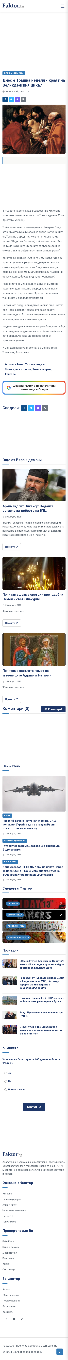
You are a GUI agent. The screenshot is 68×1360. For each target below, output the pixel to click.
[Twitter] (11, 99)
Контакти (7, 1311)
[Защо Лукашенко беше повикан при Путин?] (9, 1015)
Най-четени (11, 766)
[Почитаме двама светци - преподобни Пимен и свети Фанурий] (34, 573)
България (10, 861)
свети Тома (15, 364)
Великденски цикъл (18, 369)
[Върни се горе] (59, 1352)
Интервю (7, 1193)
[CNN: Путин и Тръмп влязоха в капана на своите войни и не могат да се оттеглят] (9, 1029)
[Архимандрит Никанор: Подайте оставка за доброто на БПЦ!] (34, 485)
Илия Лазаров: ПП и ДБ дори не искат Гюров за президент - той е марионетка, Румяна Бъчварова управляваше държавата (32, 870)
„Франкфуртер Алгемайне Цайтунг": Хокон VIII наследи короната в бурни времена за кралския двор (42, 964)
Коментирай (55, 709)
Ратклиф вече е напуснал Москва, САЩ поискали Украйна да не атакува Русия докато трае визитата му (29, 824)
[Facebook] (5, 99)
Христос (10, 374)
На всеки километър (14, 1210)
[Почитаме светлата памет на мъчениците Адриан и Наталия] (34, 649)
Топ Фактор (9, 1221)
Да (10, 1073)
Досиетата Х (9, 1252)
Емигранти (8, 1258)
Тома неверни (42, 369)
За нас (6, 1289)
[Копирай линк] (23, 99)
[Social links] (6, 1319)
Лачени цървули (15, 840)
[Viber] (17, 99)
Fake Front (8, 1241)
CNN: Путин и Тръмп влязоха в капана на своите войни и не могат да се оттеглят (41, 1030)
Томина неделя (35, 364)
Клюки (6, 1263)
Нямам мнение (16, 1089)
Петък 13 (7, 1216)
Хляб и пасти (9, 1204)
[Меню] (63, 6)
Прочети (10, 547)
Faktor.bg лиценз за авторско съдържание (29, 1345)
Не (9, 1081)
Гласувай (32, 1107)
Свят (7, 815)
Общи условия (10, 1295)
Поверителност (11, 1300)
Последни (10, 950)
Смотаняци (8, 1269)
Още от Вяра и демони (22, 460)
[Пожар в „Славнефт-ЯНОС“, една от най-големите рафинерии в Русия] (9, 1000)
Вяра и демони (10, 1247)
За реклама (9, 1306)
